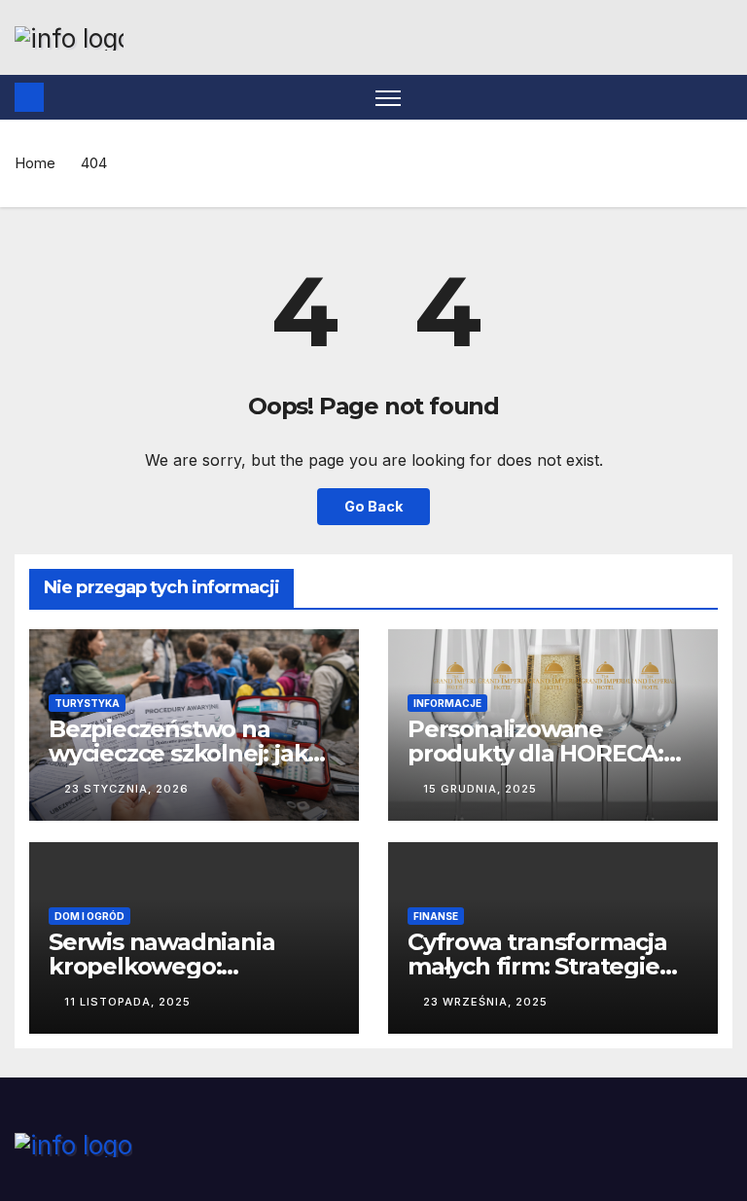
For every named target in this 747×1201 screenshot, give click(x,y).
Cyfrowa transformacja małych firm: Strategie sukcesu (537, 966)
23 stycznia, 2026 (126, 788)
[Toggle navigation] (388, 98)
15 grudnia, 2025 (480, 788)
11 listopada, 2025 (127, 1001)
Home (35, 163)
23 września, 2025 (485, 1001)
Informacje (447, 703)
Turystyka (87, 703)
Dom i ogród (89, 916)
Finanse (435, 916)
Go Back (373, 506)
